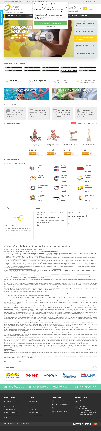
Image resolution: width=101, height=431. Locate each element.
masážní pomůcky (45, 256)
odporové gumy (79, 257)
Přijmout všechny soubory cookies (50, 23)
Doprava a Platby (30, 2)
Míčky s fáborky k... (89, 195)
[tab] (85, 23)
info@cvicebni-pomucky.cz (73, 10)
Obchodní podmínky (10, 406)
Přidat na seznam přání (37, 153)
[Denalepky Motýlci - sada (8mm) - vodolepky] (56, 178)
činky (90, 257)
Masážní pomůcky (9, 327)
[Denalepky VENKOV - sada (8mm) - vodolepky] (80, 178)
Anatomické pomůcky (10, 301)
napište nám (24, 274)
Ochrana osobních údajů (12, 415)
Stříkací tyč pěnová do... (88, 186)
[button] (15, 16)
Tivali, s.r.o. (12, 423)
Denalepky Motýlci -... (64, 176)
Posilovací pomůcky (21, 29)
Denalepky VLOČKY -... (41, 176)
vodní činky (20, 264)
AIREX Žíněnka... (89, 166)
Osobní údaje (32, 409)
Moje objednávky (33, 401)
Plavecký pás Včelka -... (65, 195)
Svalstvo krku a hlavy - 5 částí (71, 145)
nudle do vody (26, 264)
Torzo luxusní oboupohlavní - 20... (52, 145)
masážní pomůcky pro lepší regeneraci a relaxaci (20, 269)
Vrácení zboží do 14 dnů (11, 412)
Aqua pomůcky (8, 306)
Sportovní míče (8, 349)
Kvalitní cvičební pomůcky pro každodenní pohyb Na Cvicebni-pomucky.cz (21, 270)
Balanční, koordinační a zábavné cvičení (38, 260)
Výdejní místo (9, 404)
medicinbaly (86, 257)
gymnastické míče (37, 256)
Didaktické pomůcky (9, 324)
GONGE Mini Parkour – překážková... (48, 217)
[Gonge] (32, 375)
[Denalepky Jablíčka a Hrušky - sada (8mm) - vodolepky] (32, 197)
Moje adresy (32, 406)
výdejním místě (47, 276)
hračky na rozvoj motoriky (76, 260)
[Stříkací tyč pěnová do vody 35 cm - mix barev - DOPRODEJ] (80, 188)
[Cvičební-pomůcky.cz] (14, 8)
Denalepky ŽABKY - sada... (43, 186)
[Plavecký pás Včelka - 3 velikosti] (56, 197)
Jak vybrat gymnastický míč (77, 216)
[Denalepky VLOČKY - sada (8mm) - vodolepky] (32, 178)
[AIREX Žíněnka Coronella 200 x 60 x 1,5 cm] (80, 168)
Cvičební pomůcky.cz (24, 361)
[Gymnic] (13, 375)
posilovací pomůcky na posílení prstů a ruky (19, 259)
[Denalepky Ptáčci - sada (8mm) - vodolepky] (56, 188)
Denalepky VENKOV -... (88, 176)
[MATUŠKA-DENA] (88, 375)
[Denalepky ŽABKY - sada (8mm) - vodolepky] (32, 188)
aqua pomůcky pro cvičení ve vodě (19, 263)
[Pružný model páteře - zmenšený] (89, 135)
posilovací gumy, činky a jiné (22, 36)
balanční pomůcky (14, 260)
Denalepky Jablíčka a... (41, 195)
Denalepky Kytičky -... (64, 166)
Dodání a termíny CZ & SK (12, 401)
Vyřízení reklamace (10, 409)
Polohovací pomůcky (9, 345)
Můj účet (31, 397)
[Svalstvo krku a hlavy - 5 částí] (71, 135)
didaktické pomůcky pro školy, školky (21, 266)
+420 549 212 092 (55, 274)
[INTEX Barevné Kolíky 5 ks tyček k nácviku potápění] (32, 168)
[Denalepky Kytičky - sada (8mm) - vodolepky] (56, 168)
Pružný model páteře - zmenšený (88, 145)
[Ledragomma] (69, 375)
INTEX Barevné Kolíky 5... (42, 166)
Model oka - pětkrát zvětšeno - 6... (35, 145)
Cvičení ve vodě (51, 263)
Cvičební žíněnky (8, 356)
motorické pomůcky (63, 266)
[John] (50, 375)
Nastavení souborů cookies (35, 415)
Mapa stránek (9, 417)
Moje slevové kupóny (34, 412)
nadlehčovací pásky (68, 264)
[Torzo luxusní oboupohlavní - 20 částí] (53, 135)
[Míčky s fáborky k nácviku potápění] (80, 197)
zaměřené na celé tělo (38, 259)
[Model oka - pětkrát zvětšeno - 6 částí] (36, 135)
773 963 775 (73, 7)
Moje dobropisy (33, 404)
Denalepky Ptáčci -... (66, 186)
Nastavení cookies (50, 26)
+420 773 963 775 (66, 274)
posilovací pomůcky (17, 257)
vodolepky (76, 264)
